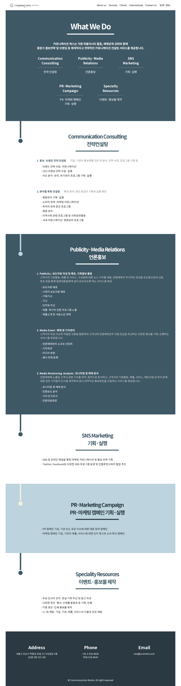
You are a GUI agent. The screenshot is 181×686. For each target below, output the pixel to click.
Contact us (151, 5)
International (136, 5)
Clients (123, 5)
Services (113, 5)
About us (101, 5)
